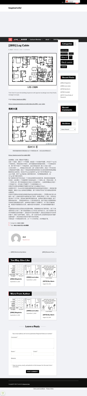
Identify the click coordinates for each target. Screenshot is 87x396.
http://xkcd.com (26, 239)
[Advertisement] (43, 24)
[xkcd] (16, 238)
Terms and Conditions (39, 388)
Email (35, 351)
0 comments (27, 49)
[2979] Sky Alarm (48, 281)
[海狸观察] (65, 2)
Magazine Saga (26, 384)
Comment (14, 337)
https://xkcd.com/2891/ (19, 99)
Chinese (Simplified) (69, 2)
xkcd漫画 (26, 225)
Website (13, 358)
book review (64, 50)
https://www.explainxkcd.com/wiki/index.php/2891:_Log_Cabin (26, 104)
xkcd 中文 (20, 225)
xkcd (11, 49)
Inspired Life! (14, 8)
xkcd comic (20, 223)
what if (64, 57)
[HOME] (63, 2)
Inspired (71, 53)
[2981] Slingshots (16, 279)
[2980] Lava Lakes (32, 277)
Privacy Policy (50, 388)
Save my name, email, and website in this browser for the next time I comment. (32, 366)
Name (13, 351)
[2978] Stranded (65, 92)
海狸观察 (63, 67)
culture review (64, 53)
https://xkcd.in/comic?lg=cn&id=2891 (19, 155)
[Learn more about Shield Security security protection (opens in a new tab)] (2, 393)
